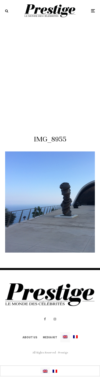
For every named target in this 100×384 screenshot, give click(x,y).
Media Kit (50, 337)
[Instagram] (55, 319)
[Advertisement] (50, 74)
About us (30, 337)
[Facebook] (45, 319)
